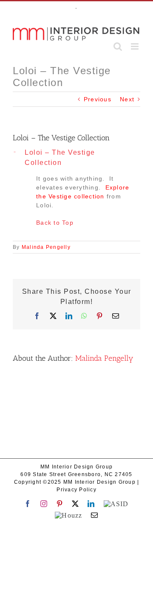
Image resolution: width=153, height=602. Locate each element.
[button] (76, 157)
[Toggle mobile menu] (135, 46)
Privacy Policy (76, 490)
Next (127, 99)
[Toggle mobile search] (117, 46)
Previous (97, 99)
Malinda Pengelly (46, 247)
